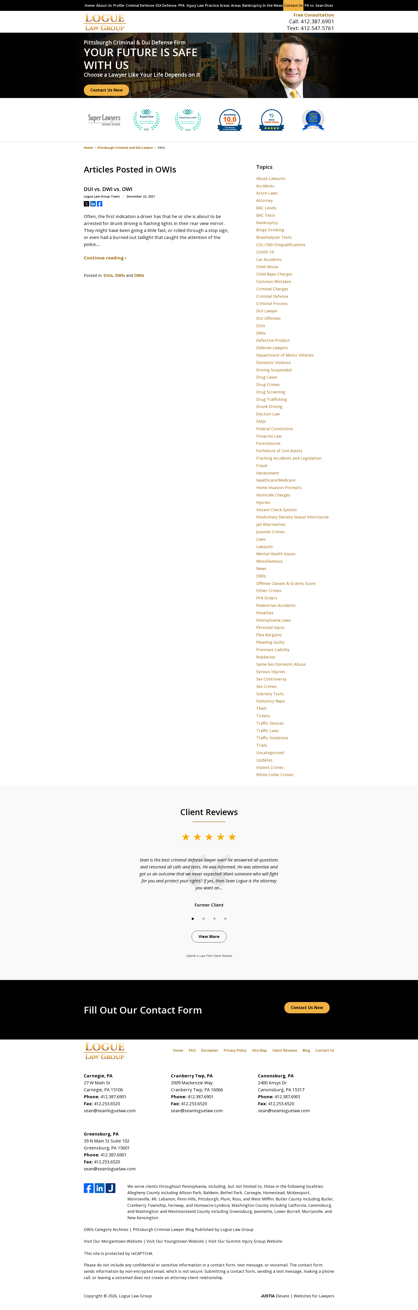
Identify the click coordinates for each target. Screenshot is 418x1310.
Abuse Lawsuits (270, 178)
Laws (261, 539)
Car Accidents (269, 259)
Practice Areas (217, 5)
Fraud (261, 465)
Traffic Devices (270, 723)
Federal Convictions (274, 428)
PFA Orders (266, 598)
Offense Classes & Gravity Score (285, 583)
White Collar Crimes (274, 774)
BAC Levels (266, 207)
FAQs (261, 421)
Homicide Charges (273, 495)
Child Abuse (267, 266)
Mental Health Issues (275, 553)
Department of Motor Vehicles (285, 355)
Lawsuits (264, 546)
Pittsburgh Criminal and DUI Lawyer (125, 148)
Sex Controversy (271, 679)
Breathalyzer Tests (274, 237)
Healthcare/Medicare (275, 480)
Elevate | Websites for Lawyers (297, 1295)
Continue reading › (105, 258)
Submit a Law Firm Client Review (209, 956)
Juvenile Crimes (270, 531)
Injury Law (195, 5)
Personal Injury (270, 627)
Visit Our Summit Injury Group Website (245, 1241)
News (261, 568)
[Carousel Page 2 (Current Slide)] (203, 918)
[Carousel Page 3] (214, 918)
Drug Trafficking (271, 399)
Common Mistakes (273, 281)
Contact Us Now (106, 90)
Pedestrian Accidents (276, 605)
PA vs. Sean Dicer (319, 5)
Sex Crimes (266, 686)
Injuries (263, 502)
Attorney (264, 200)
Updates (264, 760)
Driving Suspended (274, 369)
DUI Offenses (268, 318)
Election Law (268, 413)
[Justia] (110, 1188)
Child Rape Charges (274, 274)
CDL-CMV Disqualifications (280, 244)
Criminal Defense (140, 5)
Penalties (264, 612)
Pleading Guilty (270, 642)
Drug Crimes (268, 384)
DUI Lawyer (267, 310)
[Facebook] (89, 1188)
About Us (104, 5)
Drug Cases (266, 377)
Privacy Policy (235, 1050)
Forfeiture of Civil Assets (279, 450)
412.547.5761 (317, 28)
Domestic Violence (273, 362)
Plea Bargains (269, 634)
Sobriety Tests (270, 693)
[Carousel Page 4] (225, 918)
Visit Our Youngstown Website (175, 1241)
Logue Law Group (135, 1295)
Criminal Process (272, 303)
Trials (261, 745)
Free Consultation (313, 15)
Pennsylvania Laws (273, 620)
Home (90, 5)
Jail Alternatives (270, 524)
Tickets (263, 715)
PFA (181, 5)
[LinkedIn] (99, 1188)
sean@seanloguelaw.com (110, 1111)
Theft (261, 708)
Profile (118, 5)
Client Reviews (284, 1050)
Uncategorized (270, 752)
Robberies (265, 657)
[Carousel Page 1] (192, 918)
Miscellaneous (269, 561)
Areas (236, 5)
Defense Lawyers (272, 347)
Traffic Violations (272, 737)
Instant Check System (276, 509)
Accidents (265, 185)
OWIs (139, 275)
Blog (306, 1050)
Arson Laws (267, 193)
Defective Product (273, 340)
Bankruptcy (252, 5)
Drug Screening (270, 391)
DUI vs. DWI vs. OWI (108, 189)
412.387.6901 (317, 21)
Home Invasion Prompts (279, 487)
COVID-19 (265, 252)
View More (209, 936)
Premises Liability (273, 649)
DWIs (120, 275)
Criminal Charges (272, 288)
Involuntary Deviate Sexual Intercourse (292, 517)
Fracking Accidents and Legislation (288, 458)
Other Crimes (268, 590)
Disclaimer (209, 1050)
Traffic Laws (267, 730)
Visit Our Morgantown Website (113, 1241)
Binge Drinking (270, 229)
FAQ (192, 1050)
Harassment (267, 473)
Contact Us (293, 5)
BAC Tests (265, 215)
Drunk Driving (269, 406)
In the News (273, 5)
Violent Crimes (270, 767)
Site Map (259, 1050)
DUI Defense (166, 5)
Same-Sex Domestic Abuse (281, 664)
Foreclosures (268, 443)
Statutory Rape (270, 701)
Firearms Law (268, 436)
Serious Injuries (270, 671)
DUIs (108, 275)
